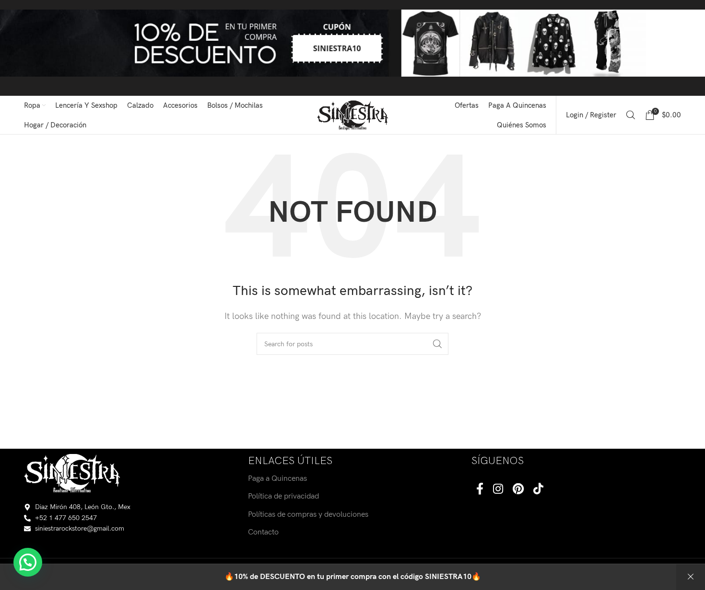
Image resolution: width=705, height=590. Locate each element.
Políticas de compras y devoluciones (308, 514)
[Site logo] (352, 114)
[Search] (630, 115)
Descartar (690, 577)
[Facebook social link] (479, 489)
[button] (27, 562)
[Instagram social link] (498, 489)
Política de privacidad (283, 496)
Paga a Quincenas (277, 478)
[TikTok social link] (538, 489)
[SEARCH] (437, 344)
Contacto (263, 532)
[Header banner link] (352, 48)
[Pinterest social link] (518, 489)
